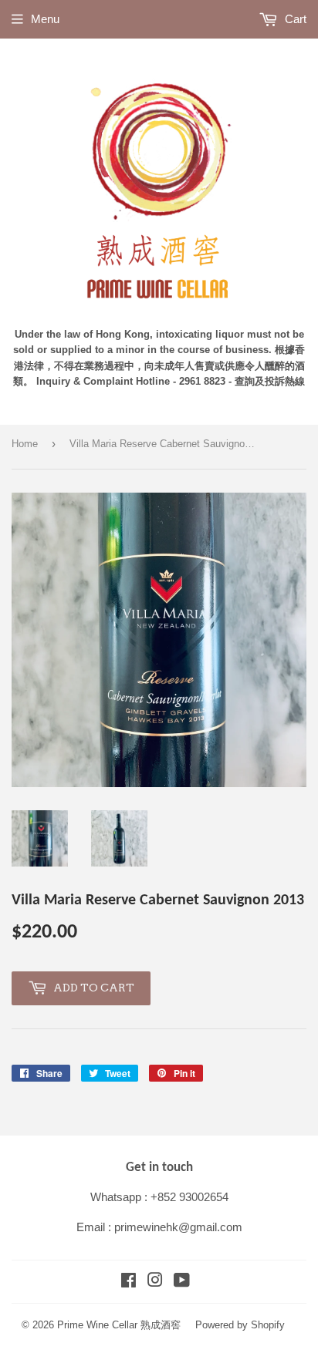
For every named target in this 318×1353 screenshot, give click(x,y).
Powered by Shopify (240, 1325)
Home (25, 443)
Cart (294, 18)
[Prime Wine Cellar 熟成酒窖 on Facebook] (128, 1281)
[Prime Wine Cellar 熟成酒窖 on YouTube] (182, 1281)
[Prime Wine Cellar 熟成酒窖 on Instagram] (155, 1281)
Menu (45, 18)
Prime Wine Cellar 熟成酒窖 (119, 1325)
